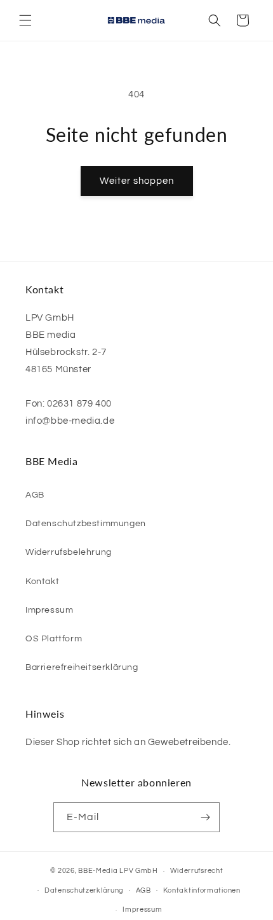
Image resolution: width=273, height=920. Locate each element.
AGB (34, 495)
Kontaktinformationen (202, 890)
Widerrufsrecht (196, 870)
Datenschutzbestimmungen (85, 523)
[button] (25, 20)
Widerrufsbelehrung (68, 552)
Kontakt (42, 581)
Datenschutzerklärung (84, 890)
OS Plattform (53, 638)
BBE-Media (97, 870)
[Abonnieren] (205, 817)
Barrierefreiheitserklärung (81, 667)
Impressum (49, 610)
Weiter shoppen (137, 181)
